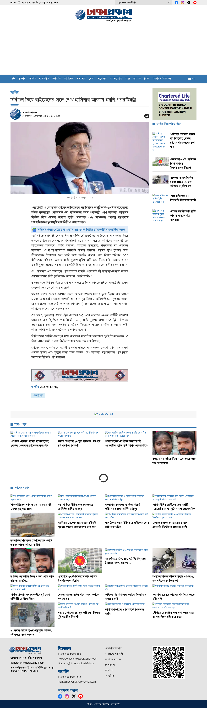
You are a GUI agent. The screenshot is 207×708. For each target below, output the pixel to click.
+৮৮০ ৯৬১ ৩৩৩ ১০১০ (69, 653)
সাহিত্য (137, 78)
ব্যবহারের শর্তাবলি (114, 653)
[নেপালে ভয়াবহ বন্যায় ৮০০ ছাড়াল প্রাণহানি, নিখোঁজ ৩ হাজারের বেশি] (175, 516)
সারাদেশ (69, 78)
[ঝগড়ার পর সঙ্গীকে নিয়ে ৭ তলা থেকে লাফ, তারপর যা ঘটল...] (175, 443)
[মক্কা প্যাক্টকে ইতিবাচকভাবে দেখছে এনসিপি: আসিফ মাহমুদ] (80, 497)
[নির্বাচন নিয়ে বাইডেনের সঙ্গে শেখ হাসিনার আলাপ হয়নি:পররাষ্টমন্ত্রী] (80, 158)
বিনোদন (102, 78)
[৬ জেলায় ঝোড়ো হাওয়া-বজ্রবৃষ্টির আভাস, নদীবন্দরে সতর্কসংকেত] (33, 615)
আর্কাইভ (109, 670)
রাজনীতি (44, 78)
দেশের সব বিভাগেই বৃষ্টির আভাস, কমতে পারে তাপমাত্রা (183, 216)
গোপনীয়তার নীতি (113, 648)
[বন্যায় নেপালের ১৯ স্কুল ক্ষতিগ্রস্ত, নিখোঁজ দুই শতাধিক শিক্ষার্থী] (80, 434)
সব (193, 78)
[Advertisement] (103, 50)
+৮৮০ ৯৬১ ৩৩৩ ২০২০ (69, 677)
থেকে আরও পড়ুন (45, 387)
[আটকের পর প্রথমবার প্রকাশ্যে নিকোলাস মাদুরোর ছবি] (127, 587)
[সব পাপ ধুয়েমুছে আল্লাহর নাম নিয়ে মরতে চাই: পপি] (175, 587)
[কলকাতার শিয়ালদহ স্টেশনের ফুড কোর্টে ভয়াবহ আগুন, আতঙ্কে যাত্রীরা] (33, 525)
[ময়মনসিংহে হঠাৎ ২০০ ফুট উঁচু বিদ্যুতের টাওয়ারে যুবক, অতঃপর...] (127, 551)
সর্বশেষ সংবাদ (22, 488)
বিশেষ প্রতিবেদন (162, 78)
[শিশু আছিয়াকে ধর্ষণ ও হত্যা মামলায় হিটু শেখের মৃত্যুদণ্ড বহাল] (33, 497)
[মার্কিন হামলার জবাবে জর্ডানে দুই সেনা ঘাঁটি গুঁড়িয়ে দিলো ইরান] (33, 587)
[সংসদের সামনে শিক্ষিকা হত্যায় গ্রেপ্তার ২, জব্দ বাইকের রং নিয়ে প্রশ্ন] (175, 560)
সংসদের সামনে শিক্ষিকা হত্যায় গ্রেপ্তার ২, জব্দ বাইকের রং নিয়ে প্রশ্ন (182, 182)
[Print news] (146, 116)
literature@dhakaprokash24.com (76, 663)
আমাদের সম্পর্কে (113, 659)
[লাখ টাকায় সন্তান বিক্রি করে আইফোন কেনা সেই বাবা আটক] (127, 516)
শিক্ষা (147, 78)
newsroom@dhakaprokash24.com (77, 658)
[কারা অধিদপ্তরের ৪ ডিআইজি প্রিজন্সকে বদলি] (127, 604)
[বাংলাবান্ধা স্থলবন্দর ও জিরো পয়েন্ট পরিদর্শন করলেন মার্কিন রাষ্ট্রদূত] (127, 497)
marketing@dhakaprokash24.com (77, 681)
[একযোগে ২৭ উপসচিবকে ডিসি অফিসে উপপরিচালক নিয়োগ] (80, 560)
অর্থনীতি (56, 78)
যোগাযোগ (110, 665)
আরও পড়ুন (20, 424)
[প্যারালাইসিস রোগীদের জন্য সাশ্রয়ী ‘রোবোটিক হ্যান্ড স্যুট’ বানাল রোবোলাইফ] (127, 434)
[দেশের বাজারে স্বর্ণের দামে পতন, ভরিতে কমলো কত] (80, 587)
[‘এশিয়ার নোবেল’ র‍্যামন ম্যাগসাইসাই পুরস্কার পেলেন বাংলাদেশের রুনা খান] (33, 434)
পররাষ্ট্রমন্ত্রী (38, 395)
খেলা (91, 78)
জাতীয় (32, 78)
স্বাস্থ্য (127, 78)
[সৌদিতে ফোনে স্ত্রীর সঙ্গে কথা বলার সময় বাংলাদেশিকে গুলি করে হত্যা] (175, 606)
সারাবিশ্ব (81, 78)
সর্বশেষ (22, 78)
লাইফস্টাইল (116, 78)
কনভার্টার (109, 676)
